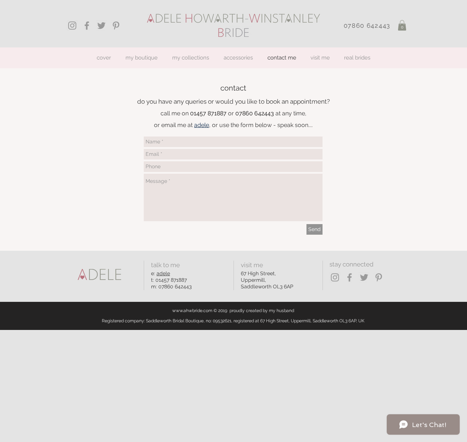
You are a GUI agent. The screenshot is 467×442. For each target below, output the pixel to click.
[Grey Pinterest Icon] (116, 25)
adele (163, 273)
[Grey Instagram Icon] (72, 25)
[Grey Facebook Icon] (86, 25)
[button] (402, 25)
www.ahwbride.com (192, 310)
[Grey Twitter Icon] (101, 25)
